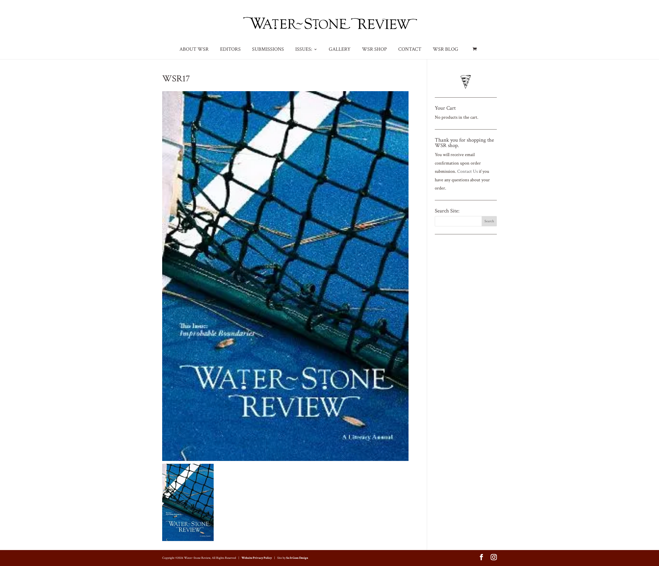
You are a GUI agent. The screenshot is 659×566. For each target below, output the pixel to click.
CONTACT (409, 50)
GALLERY (340, 50)
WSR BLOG (445, 50)
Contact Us (467, 171)
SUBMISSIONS (268, 50)
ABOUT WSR (194, 50)
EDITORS (230, 50)
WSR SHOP (374, 50)
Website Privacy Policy (256, 558)
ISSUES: (303, 50)
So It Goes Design (297, 558)
